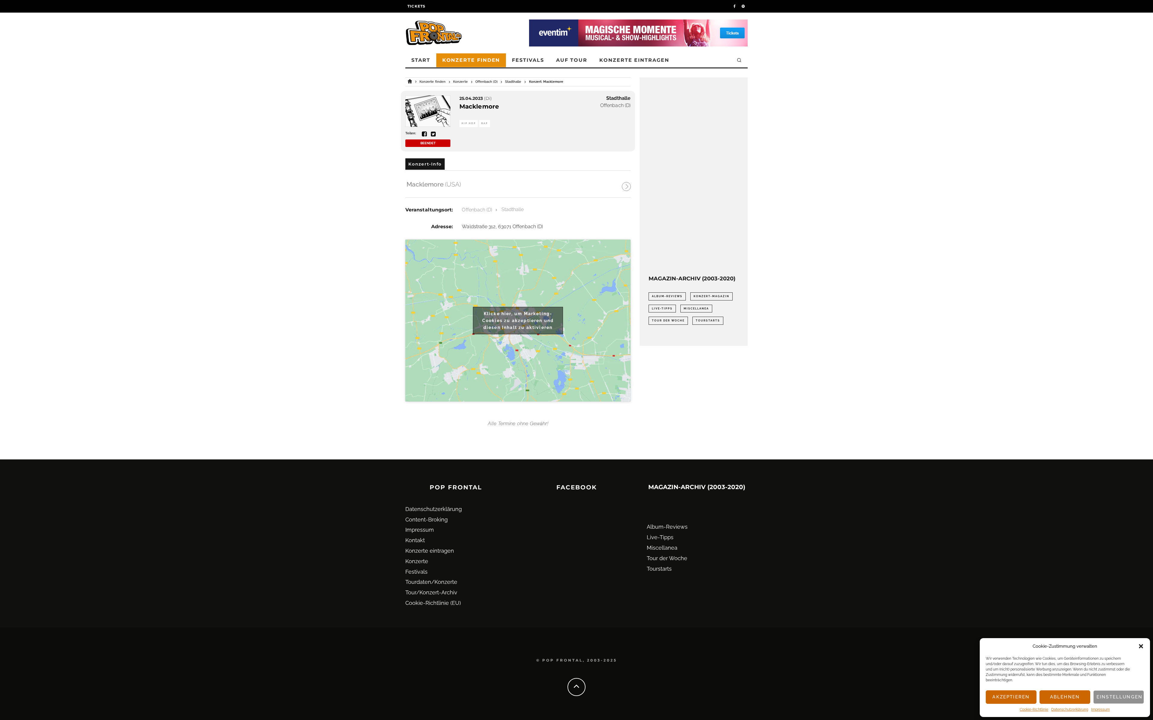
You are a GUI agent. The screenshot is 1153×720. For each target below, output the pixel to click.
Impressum (1100, 709)
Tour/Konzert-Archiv (431, 592)
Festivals (528, 60)
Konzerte (416, 561)
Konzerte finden (471, 60)
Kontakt (415, 540)
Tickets (416, 6)
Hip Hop (469, 123)
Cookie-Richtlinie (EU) (433, 603)
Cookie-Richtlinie (1034, 709)
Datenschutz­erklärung (1069, 709)
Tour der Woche (668, 320)
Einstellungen (1119, 697)
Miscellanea (696, 308)
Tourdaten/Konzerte (431, 582)
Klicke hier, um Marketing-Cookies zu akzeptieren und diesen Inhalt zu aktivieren (518, 320)
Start (420, 60)
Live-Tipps (662, 308)
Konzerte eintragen (634, 60)
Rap (484, 123)
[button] (1141, 646)
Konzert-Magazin (711, 296)
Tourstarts (708, 320)
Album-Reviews (667, 296)
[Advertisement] (694, 176)
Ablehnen (1065, 697)
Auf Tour (571, 60)
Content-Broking (426, 519)
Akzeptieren (1011, 697)
